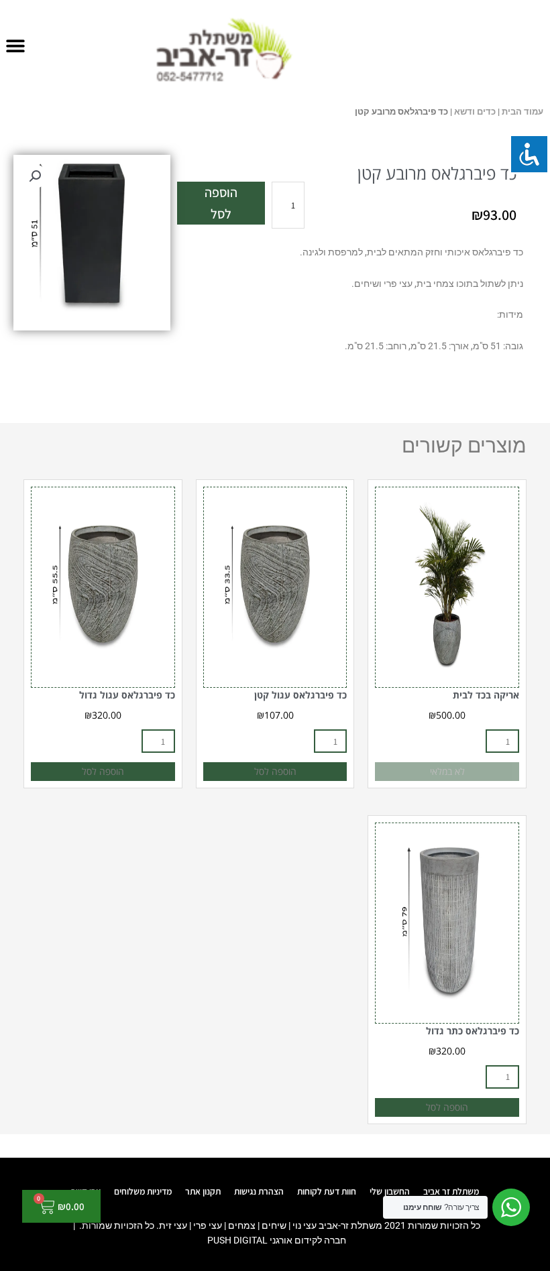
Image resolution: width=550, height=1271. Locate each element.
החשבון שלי (390, 1191)
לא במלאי (447, 771)
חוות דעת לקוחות (326, 1191)
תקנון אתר (203, 1191)
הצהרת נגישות (259, 1191)
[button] (15, 45)
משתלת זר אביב (451, 1191)
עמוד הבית (522, 112)
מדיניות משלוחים (143, 1191)
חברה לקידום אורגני (308, 1240)
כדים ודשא (475, 112)
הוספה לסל (221, 203)
